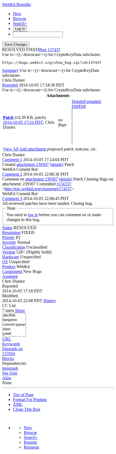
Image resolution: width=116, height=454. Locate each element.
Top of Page (23, 394)
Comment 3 (12, 198)
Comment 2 (12, 174)
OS (5, 261)
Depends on (12, 348)
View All (10, 149)
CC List (9, 305)
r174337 (64, 184)
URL (6, 339)
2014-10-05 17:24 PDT (23, 122)
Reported (10, 85)
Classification (13, 247)
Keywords (11, 344)
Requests (31, 447)
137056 (8, 353)
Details (78, 101)
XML (18, 404)
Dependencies (14, 363)
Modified (10, 295)
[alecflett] (14, 315)
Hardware (10, 257)
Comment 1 (12, 159)
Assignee (10, 276)
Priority (8, 237)
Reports (30, 442)
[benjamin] (14, 320)
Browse (19, 18)
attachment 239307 (32, 164)
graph (13, 368)
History (49, 300)
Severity (9, 242)
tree (5, 368)
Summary (10, 70)
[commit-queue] (14, 324)
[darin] (14, 329)
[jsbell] (14, 334)
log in (33, 214)
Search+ (20, 23)
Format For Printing (30, 399)
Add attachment (32, 149)
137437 (53, 49)
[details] (56, 164)
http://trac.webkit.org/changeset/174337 (38, 188)
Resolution (11, 232)
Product (8, 266)
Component (12, 271)
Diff (82, 106)
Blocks (8, 358)
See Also (9, 373)
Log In (20, 29)
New (17, 13)
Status (7, 227)
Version (8, 252)
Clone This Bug (26, 409)
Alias (6, 378)
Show (20, 310)
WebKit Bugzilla (16, 4)
